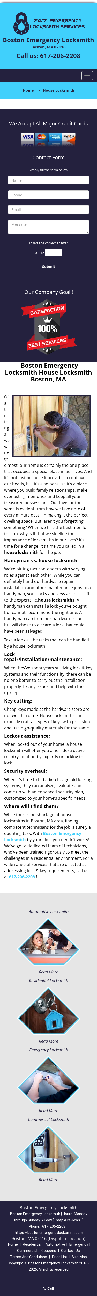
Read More (48, 972)
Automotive (55, 1244)
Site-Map (79, 1257)
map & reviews (68, 1220)
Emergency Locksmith (48, 1050)
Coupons (48, 1251)
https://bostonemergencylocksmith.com (49, 1232)
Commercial (27, 1251)
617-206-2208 (60, 55)
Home (28, 90)
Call (50, 1288)
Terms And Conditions (28, 1257)
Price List (60, 1257)
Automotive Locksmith (49, 911)
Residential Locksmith (48, 981)
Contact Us (70, 1251)
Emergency (78, 1244)
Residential (32, 1244)
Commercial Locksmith (48, 1119)
